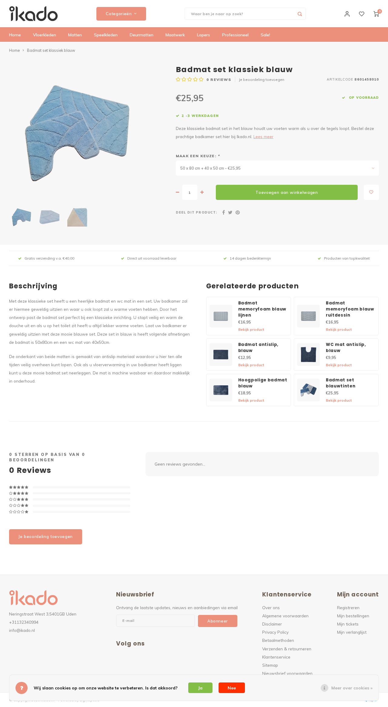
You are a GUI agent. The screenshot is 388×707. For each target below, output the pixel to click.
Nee (232, 688)
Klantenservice (276, 656)
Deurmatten (141, 35)
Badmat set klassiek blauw (51, 50)
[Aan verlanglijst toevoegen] (371, 192)
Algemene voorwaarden (285, 615)
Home (15, 35)
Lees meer (263, 136)
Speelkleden (106, 35)
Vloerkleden (44, 35)
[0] (376, 14)
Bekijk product (251, 329)
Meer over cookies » (352, 688)
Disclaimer (272, 623)
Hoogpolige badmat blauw (262, 383)
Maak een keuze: (197, 156)
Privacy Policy (275, 632)
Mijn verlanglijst (351, 632)
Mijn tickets (348, 623)
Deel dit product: (196, 212)
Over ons (271, 607)
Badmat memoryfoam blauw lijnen (262, 309)
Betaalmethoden (278, 640)
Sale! (265, 35)
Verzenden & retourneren (286, 648)
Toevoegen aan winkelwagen (287, 192)
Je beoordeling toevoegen (261, 79)
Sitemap (270, 665)
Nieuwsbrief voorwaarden (287, 673)
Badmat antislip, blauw (258, 348)
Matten (75, 35)
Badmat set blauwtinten (340, 383)
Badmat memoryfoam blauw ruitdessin (350, 309)
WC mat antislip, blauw (346, 348)
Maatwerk (175, 35)
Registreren (348, 607)
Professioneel (235, 35)
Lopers (203, 35)
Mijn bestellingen (353, 615)
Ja (200, 688)
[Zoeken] (300, 14)
